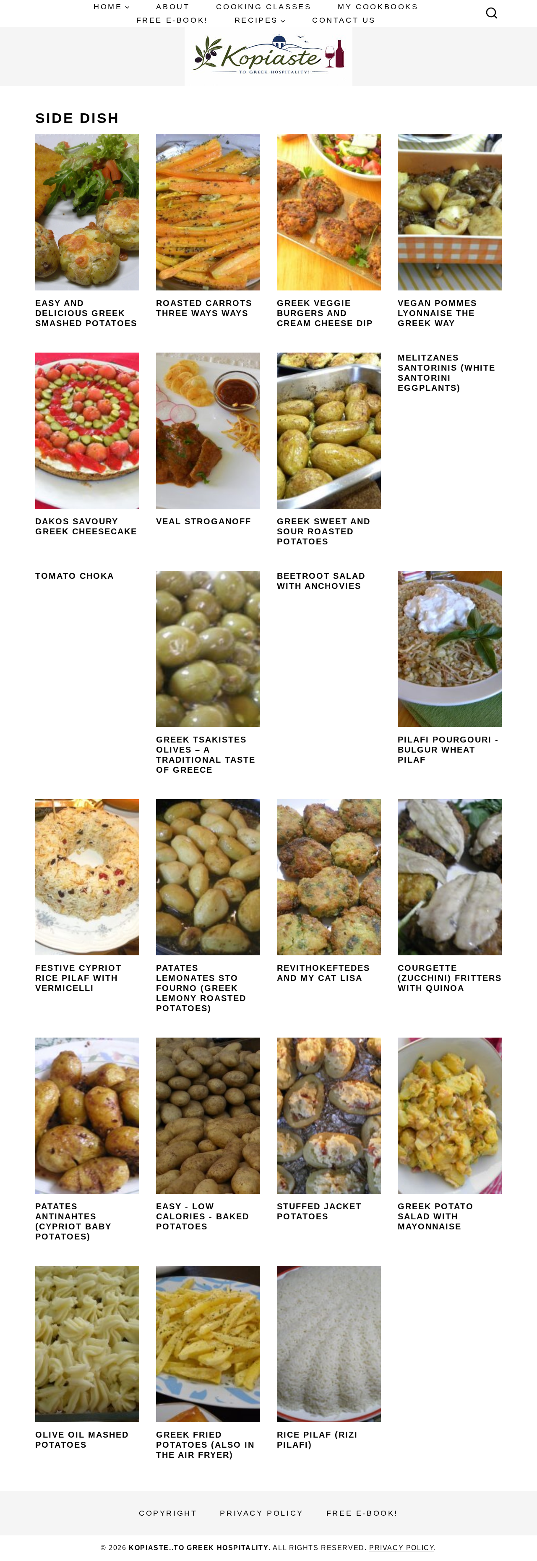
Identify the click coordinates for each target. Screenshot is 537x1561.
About (173, 7)
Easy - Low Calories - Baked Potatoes (202, 1216)
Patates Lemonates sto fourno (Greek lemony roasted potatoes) (201, 988)
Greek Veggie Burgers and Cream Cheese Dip (325, 313)
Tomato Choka (74, 575)
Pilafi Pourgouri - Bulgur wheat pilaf (448, 749)
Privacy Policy (261, 1513)
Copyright (168, 1513)
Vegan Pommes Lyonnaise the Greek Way (437, 313)
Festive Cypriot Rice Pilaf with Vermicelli (78, 978)
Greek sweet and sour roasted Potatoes (323, 531)
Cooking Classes (263, 7)
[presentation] (87, 212)
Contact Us (344, 20)
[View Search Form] (491, 13)
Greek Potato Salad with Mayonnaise (436, 1216)
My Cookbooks (378, 7)
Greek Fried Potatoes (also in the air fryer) (205, 1444)
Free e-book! (172, 20)
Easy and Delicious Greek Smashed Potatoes (86, 313)
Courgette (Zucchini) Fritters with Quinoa (450, 978)
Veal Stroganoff (203, 521)
